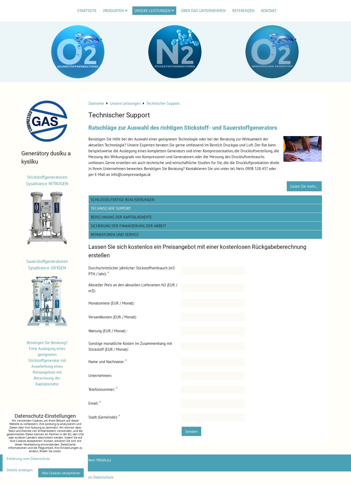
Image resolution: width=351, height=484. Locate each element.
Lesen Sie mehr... (304, 186)
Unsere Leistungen (152, 10)
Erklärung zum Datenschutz (91, 477)
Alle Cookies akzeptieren (61, 472)
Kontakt (268, 10)
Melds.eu (103, 459)
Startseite (87, 10)
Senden (191, 431)
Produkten (113, 10)
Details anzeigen (20, 470)
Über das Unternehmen (203, 10)
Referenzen (243, 10)
